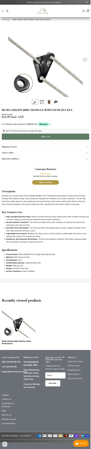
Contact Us (6, 399)
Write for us (7, 415)
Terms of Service (73, 378)
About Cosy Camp (74, 361)
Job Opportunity (8, 423)
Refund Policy (72, 374)
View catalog (3, 11)
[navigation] (35, 102)
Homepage (6, 19)
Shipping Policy (73, 370)
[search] (7, 10)
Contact (5, 395)
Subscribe (52, 383)
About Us (70, 357)
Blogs (4, 411)
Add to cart (45, 136)
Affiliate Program (9, 419)
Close (86, 2)
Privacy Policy (72, 366)
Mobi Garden (7, 114)
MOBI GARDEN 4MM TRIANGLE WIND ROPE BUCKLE (16, 342)
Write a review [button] (44, 182)
